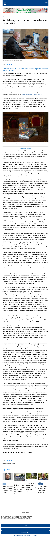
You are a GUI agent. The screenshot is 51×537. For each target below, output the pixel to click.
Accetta (25, 525)
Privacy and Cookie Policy (18, 535)
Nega (25, 529)
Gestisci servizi (4, 522)
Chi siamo (35, 535)
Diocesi (4, 17)
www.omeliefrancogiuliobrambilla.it (32, 94)
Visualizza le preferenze (25, 532)
